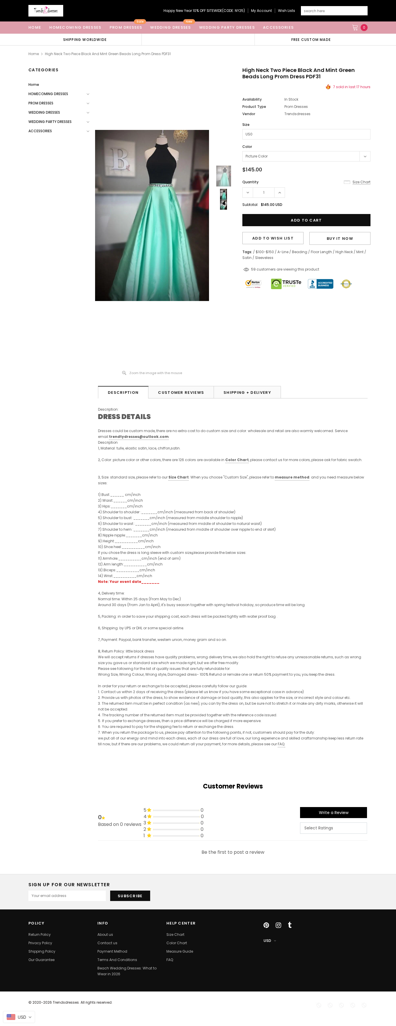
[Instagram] (278, 925)
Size (246, 124)
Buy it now (340, 238)
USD (267, 940)
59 (253, 269)
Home (33, 53)
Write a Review (333, 812)
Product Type (254, 106)
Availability (252, 99)
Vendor (248, 113)
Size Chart (178, 477)
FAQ (281, 744)
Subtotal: (250, 204)
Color (247, 146)
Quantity (250, 182)
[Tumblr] (290, 925)
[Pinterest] (266, 925)
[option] (84, 39)
